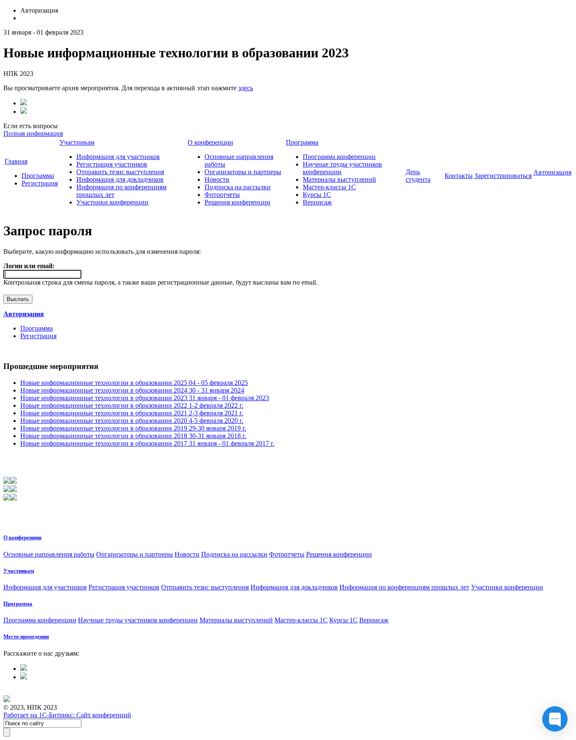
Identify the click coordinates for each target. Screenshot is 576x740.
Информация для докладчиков (120, 179)
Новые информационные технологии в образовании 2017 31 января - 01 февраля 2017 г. (147, 443)
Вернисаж (317, 202)
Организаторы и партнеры (243, 171)
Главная (16, 161)
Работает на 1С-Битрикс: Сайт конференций (67, 714)
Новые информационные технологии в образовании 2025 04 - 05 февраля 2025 (134, 382)
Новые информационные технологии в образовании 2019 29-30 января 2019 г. (133, 428)
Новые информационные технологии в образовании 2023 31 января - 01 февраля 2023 (144, 397)
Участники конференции (112, 202)
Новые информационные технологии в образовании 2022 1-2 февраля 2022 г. (131, 405)
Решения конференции (237, 202)
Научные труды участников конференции (138, 620)
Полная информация (33, 133)
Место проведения (26, 636)
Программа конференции (339, 156)
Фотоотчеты (222, 194)
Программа (38, 175)
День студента (418, 175)
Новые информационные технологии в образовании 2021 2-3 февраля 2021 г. (131, 413)
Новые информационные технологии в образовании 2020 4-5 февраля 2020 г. (131, 420)
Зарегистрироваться (503, 175)
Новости (217, 179)
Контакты (458, 175)
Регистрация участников (111, 164)
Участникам (76, 142)
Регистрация (40, 183)
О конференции (210, 142)
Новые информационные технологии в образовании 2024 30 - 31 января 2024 (132, 390)
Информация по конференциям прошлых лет (404, 587)
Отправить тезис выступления (120, 171)
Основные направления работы (48, 554)
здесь (245, 87)
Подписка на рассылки (238, 187)
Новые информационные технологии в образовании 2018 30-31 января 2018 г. (133, 435)
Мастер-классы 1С (329, 187)
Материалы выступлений (339, 179)
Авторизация (552, 172)
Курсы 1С (317, 194)
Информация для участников (118, 156)
